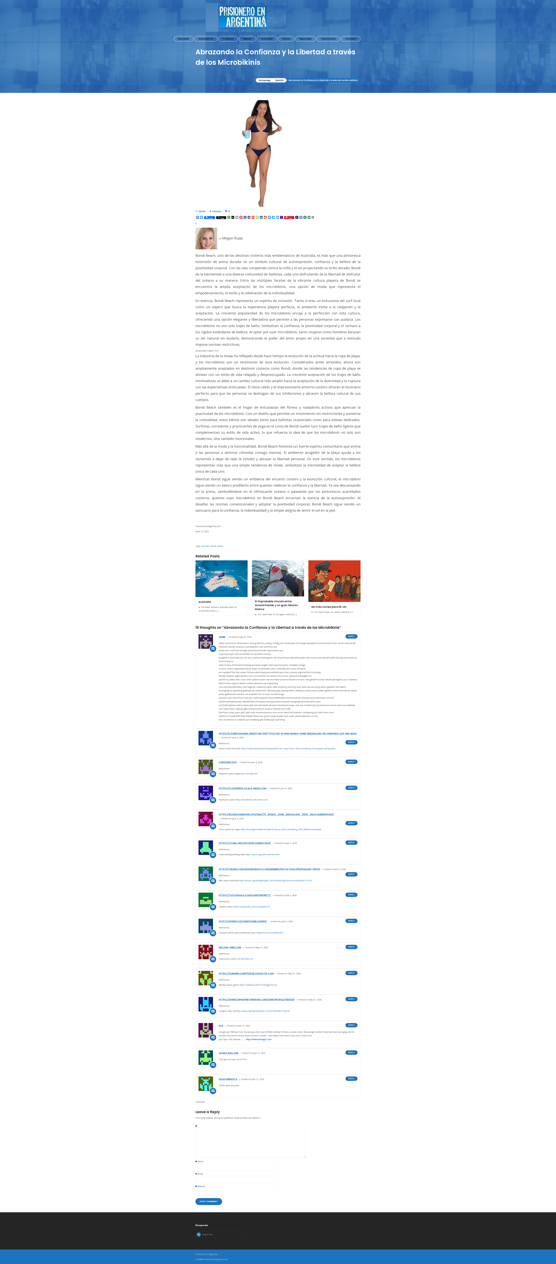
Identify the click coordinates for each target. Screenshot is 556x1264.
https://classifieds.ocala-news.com (242, 788)
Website (201, 1186)
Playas (220, 546)
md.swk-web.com (230, 947)
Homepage (265, 80)
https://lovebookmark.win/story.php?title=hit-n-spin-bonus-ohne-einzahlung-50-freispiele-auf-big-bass (288, 733)
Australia (205, 546)
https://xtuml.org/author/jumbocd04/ (245, 843)
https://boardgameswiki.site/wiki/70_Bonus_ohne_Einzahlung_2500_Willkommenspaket (276, 814)
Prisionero (216, 211)
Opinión (279, 80)
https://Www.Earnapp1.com (258, 1039)
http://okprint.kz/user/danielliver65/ (243, 921)
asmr (222, 637)
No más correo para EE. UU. (329, 607)
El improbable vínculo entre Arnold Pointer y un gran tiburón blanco (276, 605)
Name (200, 1161)
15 (229, 211)
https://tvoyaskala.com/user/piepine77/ (245, 895)
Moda (213, 546)
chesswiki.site (228, 762)
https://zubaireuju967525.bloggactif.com (246, 973)
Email (200, 1173)
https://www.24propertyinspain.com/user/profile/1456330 (257, 999)
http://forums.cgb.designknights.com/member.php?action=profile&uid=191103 (269, 869)
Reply (351, 636)
